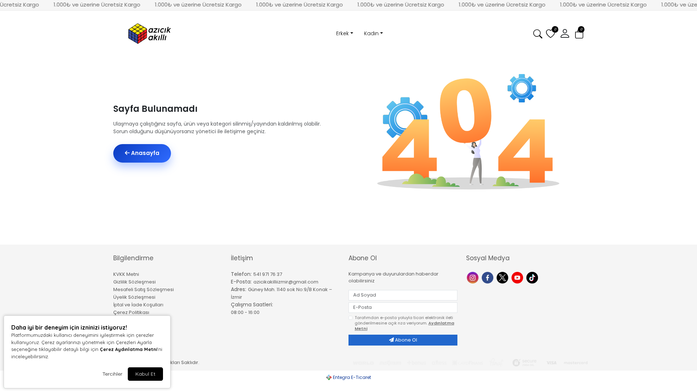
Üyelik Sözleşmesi (134, 297)
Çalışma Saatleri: (252, 304)
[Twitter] (503, 277)
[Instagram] (473, 277)
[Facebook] (488, 277)
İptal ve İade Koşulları (138, 304)
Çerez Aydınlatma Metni (128, 349)
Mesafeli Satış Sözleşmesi (143, 289)
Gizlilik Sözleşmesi (134, 281)
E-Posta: (241, 281)
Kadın (371, 33)
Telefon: (241, 274)
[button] (579, 34)
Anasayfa (144, 153)
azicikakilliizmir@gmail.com (285, 281)
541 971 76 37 (267, 274)
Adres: (238, 289)
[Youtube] (518, 277)
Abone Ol (405, 339)
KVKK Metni (126, 274)
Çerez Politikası (131, 312)
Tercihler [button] (112, 374)
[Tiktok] (533, 277)
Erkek (342, 33)
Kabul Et (145, 374)
